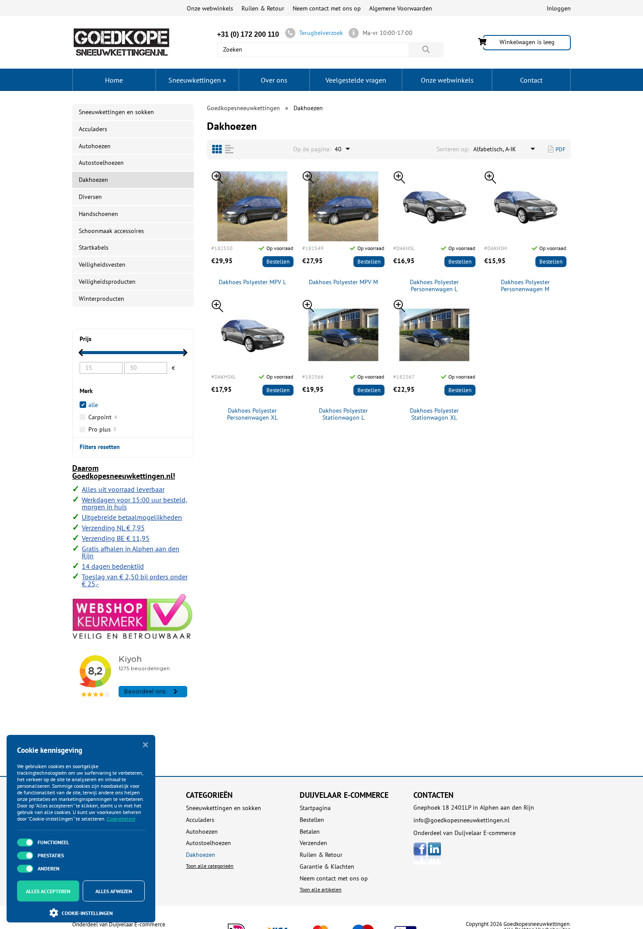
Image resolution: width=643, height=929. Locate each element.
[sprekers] (217, 149)
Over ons (274, 80)
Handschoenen (98, 214)
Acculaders (93, 129)
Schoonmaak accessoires (111, 231)
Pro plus (102, 429)
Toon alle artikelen (321, 889)
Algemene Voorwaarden (400, 8)
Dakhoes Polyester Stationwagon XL (434, 414)
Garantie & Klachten (327, 866)
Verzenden (313, 843)
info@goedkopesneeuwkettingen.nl (461, 820)
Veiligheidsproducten (107, 281)
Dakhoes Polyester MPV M (343, 282)
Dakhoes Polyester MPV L (252, 282)
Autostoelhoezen (101, 163)
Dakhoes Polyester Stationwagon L (343, 414)
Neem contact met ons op (327, 8)
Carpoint (102, 417)
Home (114, 80)
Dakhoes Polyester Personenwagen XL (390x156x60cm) (252, 414)
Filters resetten (100, 446)
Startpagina (315, 808)
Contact (531, 80)
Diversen (90, 197)
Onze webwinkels (210, 8)
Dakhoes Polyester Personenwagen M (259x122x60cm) (525, 285)
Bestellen (278, 261)
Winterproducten (101, 299)
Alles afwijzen (113, 891)
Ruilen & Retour (262, 8)
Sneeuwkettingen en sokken (116, 112)
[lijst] (229, 149)
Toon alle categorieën (210, 866)
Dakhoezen (200, 855)
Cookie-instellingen (87, 913)
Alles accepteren (48, 891)
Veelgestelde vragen (355, 80)
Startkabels (93, 247)
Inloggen (559, 8)
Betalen (310, 831)
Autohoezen (95, 146)
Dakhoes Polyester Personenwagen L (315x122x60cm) (434, 285)
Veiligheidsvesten (102, 264)
